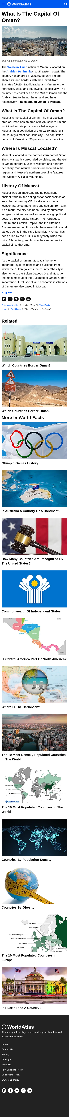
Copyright (6, 1059)
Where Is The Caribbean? (21, 707)
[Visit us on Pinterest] (23, 1090)
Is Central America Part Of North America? (34, 659)
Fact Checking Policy (12, 1070)
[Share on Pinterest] (22, 299)
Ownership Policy (10, 1080)
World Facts (44, 305)
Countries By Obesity (18, 907)
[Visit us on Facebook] (10, 1090)
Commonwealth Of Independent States (31, 611)
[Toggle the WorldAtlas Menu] (3, 4)
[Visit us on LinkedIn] (29, 1090)
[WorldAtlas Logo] (20, 4)
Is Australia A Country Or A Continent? (31, 511)
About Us (6, 1064)
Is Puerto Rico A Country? (21, 1008)
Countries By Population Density (27, 859)
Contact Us (7, 1049)
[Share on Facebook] (10, 299)
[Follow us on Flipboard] (4, 1090)
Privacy (5, 1054)
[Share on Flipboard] (4, 299)
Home (5, 1044)
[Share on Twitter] (16, 299)
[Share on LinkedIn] (28, 299)
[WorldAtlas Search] (65, 4)
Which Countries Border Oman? (26, 365)
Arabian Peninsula (19, 71)
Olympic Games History (20, 463)
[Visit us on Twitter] (16, 1090)
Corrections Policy (11, 1075)
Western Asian (17, 67)
